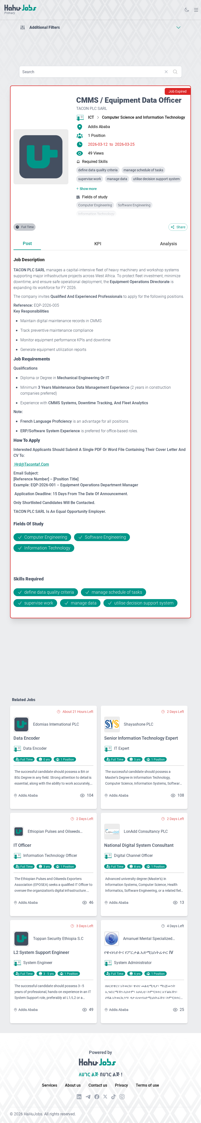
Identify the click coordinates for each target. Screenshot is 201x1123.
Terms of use (147, 1085)
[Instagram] (122, 1096)
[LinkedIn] (79, 1096)
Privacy (121, 1085)
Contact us (97, 1085)
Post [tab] (27, 243)
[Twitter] (105, 1097)
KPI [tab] (97, 243)
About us (73, 1085)
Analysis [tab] (168, 243)
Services (49, 1085)
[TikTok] (113, 1096)
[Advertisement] (100, 46)
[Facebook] (96, 1096)
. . (196, 9)
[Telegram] (88, 1097)
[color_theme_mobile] (186, 9)
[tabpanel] (100, 431)
